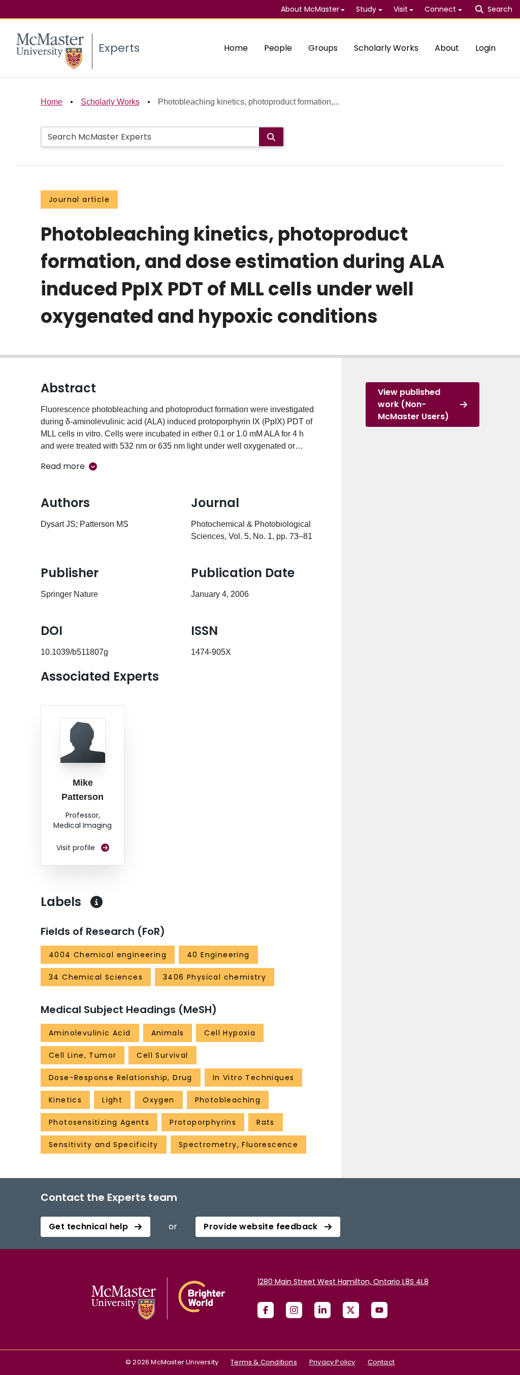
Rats (265, 1122)
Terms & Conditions (264, 1362)
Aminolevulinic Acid (90, 1033)
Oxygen (158, 1100)
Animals (167, 1033)
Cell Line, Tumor (82, 1055)
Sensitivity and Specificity (103, 1144)
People (278, 48)
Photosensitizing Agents (99, 1122)
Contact (381, 1362)
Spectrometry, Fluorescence (238, 1144)
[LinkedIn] (322, 1310)
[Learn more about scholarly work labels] (96, 902)
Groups (323, 48)
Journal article (79, 199)
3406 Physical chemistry (214, 977)
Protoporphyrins (203, 1122)
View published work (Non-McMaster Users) (413, 404)
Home (236, 48)
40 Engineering (218, 955)
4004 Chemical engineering (108, 955)
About (447, 48)
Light (112, 1100)
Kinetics (65, 1100)
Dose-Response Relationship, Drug (120, 1077)
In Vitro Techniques (254, 1077)
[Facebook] (265, 1310)
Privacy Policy (332, 1362)
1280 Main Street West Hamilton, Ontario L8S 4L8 (343, 1282)
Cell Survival (162, 1055)
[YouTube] (379, 1310)
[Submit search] (271, 136)
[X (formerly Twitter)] (351, 1310)
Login (485, 48)
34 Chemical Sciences (96, 977)
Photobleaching (228, 1100)
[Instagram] (294, 1310)
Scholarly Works (386, 48)
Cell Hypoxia (229, 1033)
